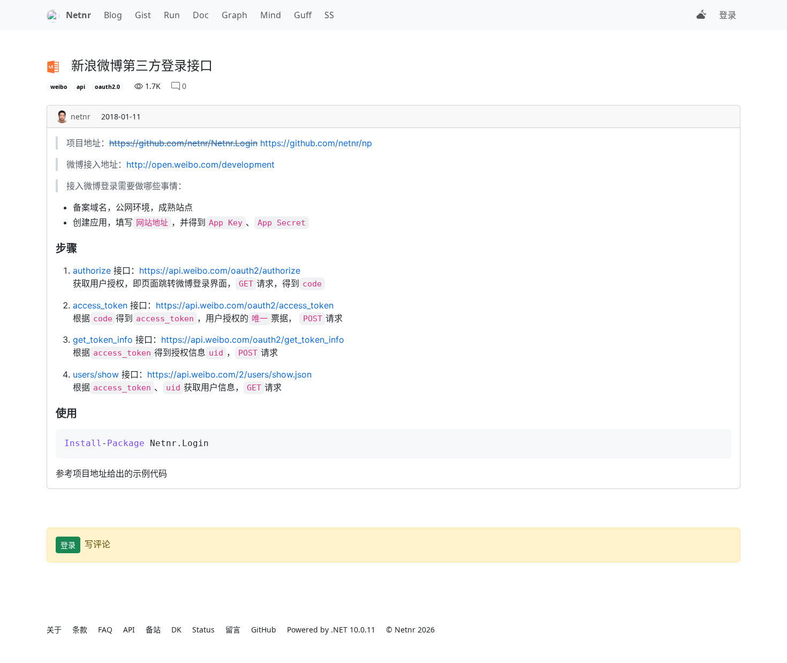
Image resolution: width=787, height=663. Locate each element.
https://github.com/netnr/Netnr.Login (183, 143)
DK (176, 629)
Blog (113, 15)
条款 (79, 629)
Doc (201, 15)
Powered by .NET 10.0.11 (331, 629)
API (129, 629)
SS (329, 15)
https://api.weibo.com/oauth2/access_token (245, 305)
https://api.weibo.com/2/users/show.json (229, 374)
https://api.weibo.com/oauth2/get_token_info (252, 339)
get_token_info (103, 339)
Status (203, 629)
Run (172, 15)
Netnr (78, 15)
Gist (143, 15)
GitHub (263, 629)
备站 (153, 629)
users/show (96, 374)
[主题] (701, 15)
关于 (54, 629)
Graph (234, 15)
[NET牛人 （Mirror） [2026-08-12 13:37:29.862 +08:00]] (53, 15)
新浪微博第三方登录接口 (142, 65)
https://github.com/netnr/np (316, 143)
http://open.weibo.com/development (200, 164)
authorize (92, 270)
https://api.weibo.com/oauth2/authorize (219, 270)
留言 (232, 629)
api (81, 87)
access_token (100, 305)
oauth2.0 (107, 87)
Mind (270, 15)
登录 (727, 15)
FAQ (105, 629)
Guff (303, 15)
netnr (80, 116)
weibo (58, 87)
